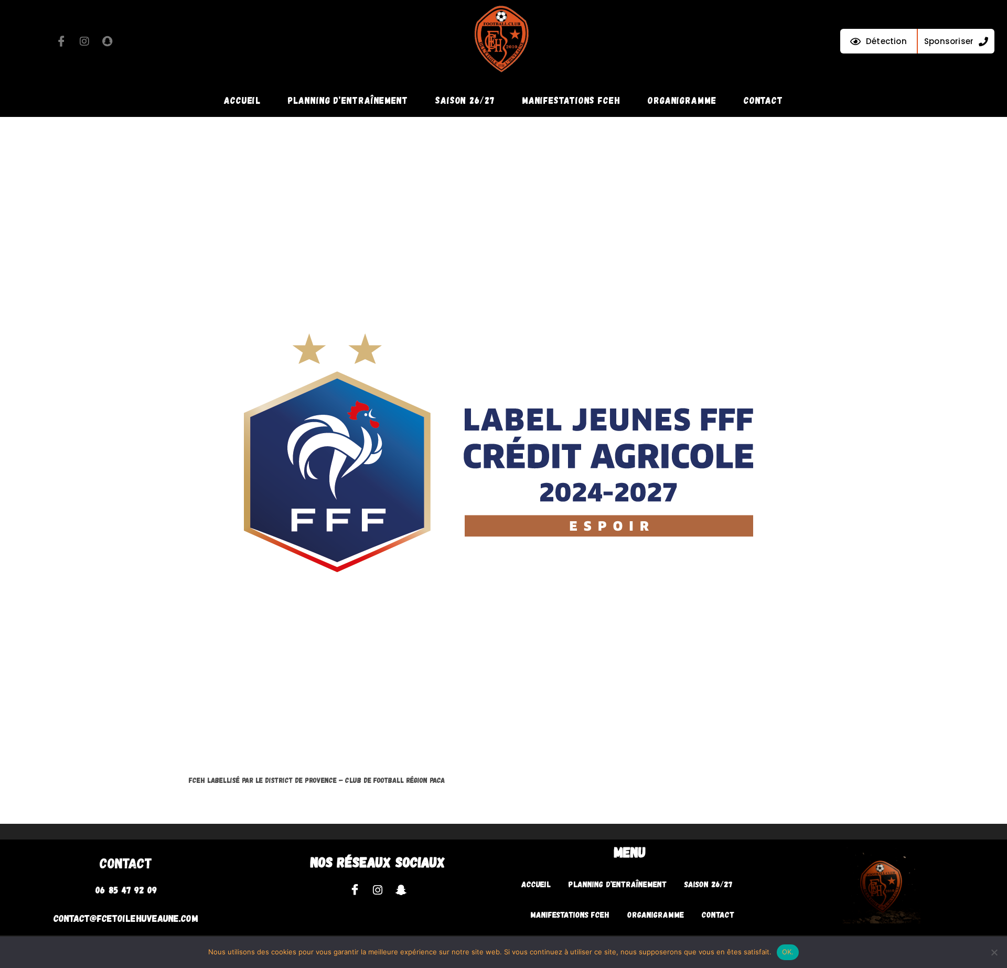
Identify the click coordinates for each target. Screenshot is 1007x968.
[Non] (994, 952)
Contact (763, 100)
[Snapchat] (107, 41)
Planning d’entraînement (348, 100)
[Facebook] (61, 41)
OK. (788, 952)
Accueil (242, 100)
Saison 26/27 (465, 100)
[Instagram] (84, 41)
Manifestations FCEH (571, 100)
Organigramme (682, 100)
